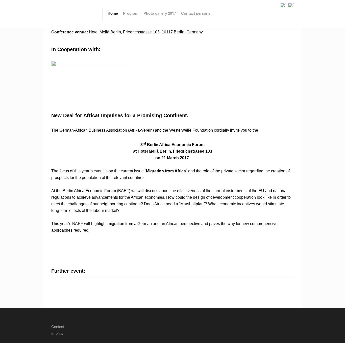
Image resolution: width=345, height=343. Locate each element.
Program (130, 13)
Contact (57, 326)
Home (113, 13)
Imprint (57, 333)
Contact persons (195, 13)
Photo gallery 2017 (159, 13)
